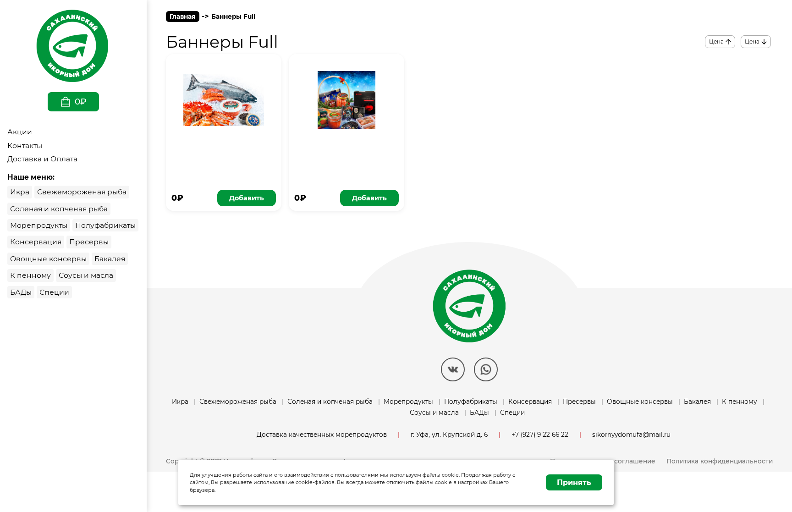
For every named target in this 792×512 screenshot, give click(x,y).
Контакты (24, 145)
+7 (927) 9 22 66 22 (540, 434)
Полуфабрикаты (470, 401)
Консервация (530, 401)
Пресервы (579, 401)
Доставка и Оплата (42, 158)
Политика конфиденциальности (719, 461)
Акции (19, 131)
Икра (180, 401)
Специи (512, 412)
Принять (574, 482)
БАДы (479, 412)
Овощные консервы (640, 401)
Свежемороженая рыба (237, 401)
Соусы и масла (434, 412)
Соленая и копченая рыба (330, 401)
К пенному (739, 401)
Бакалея (697, 401)
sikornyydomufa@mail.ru (631, 434)
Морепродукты (408, 401)
